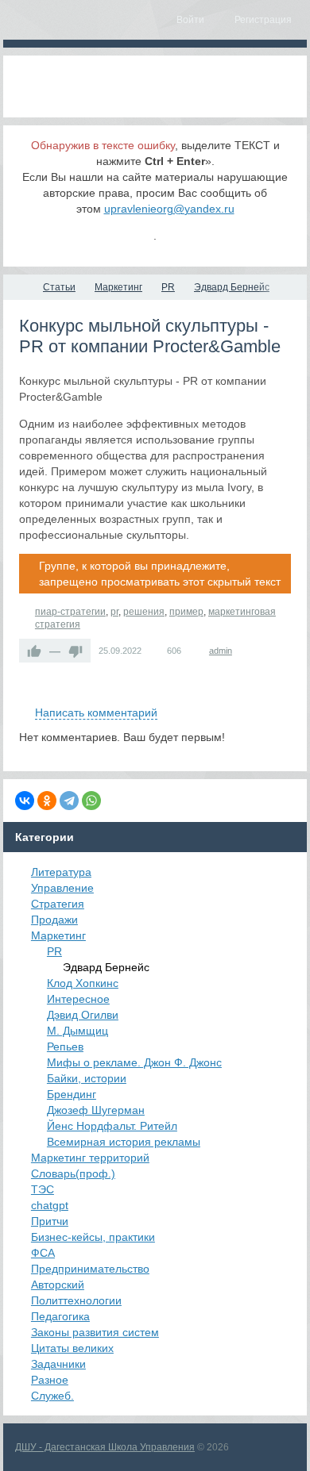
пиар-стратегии (70, 611)
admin (220, 650)
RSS (284, 694)
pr (114, 611)
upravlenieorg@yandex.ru (169, 208)
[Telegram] (69, 800)
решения (144, 611)
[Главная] (17, 287)
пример (186, 611)
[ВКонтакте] (24, 800)
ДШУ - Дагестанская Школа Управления (105, 1447)
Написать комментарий (96, 712)
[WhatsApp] (91, 800)
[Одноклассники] (46, 800)
